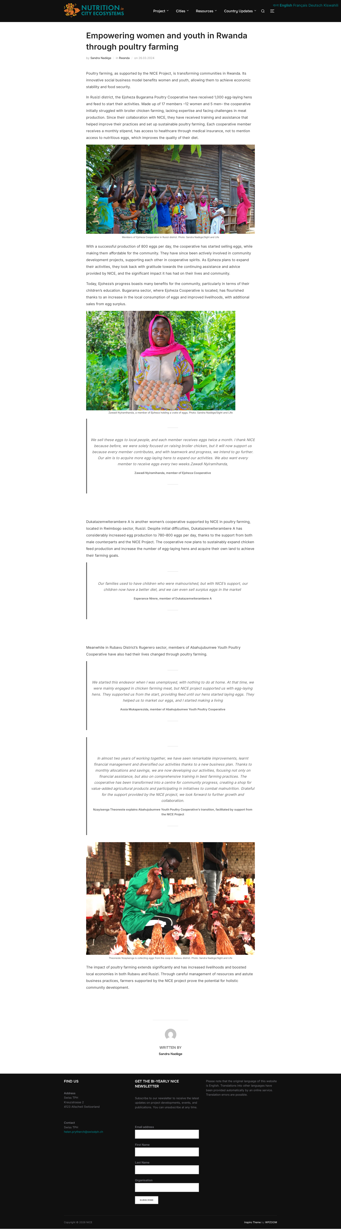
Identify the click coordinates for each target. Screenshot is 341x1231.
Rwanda (124, 58)
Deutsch (315, 5)
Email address (144, 1127)
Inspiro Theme (252, 1222)
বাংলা (276, 5)
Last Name (142, 1162)
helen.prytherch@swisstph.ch (83, 1131)
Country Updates (238, 11)
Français (300, 5)
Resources (204, 11)
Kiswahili (331, 5)
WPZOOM (271, 1222)
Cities (180, 11)
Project (159, 11)
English (286, 5)
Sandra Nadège (100, 58)
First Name (142, 1144)
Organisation (144, 1180)
